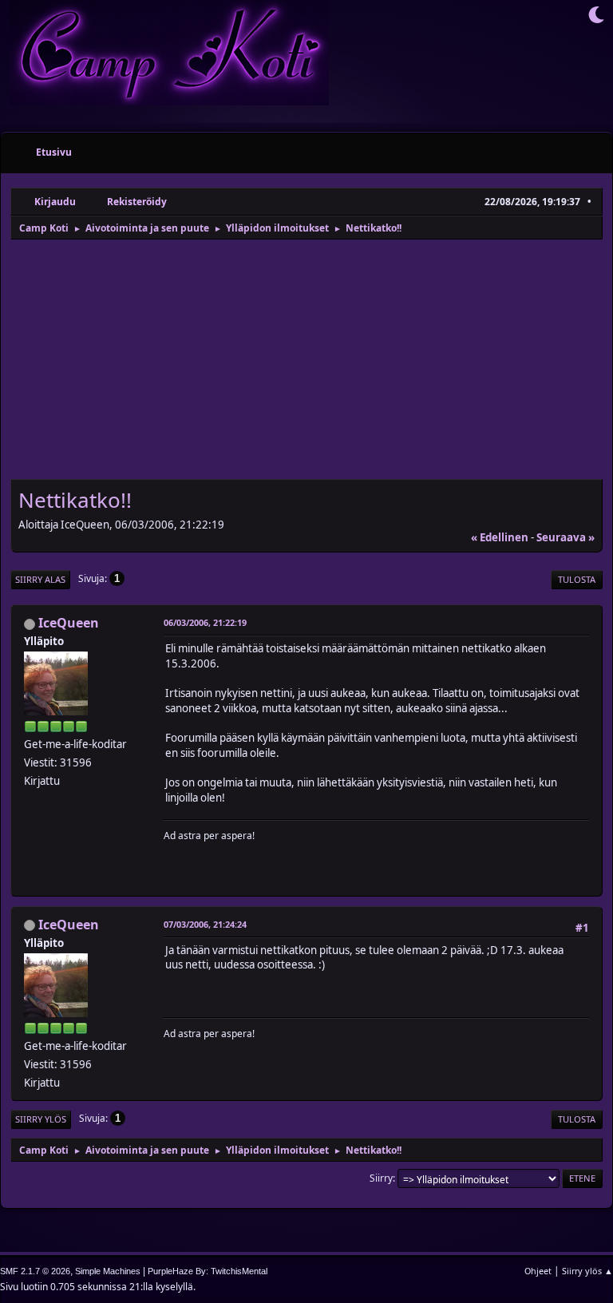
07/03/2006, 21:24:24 (205, 924)
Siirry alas (40, 579)
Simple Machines (107, 1271)
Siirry (381, 1178)
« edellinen (499, 537)
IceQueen (68, 623)
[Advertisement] (306, 361)
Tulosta (576, 579)
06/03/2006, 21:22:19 (205, 622)
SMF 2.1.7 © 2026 (35, 1271)
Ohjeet (538, 1271)
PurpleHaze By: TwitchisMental (207, 1271)
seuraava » (565, 537)
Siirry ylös (40, 1119)
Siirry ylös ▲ (587, 1271)
